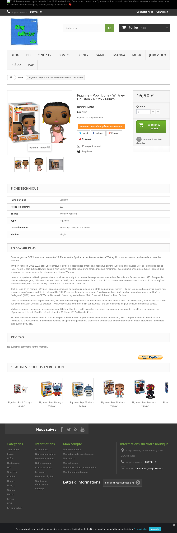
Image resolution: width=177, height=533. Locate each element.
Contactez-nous (145, 12)
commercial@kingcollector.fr (149, 468)
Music (137, 55)
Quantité (140, 106)
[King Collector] (32, 32)
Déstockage (13, 463)
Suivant (169, 390)
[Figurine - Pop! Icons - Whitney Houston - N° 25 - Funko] (21, 164)
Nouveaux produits (45, 454)
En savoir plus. (141, 529)
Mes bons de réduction (75, 472)
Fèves (10, 454)
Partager (98, 133)
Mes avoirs (69, 458)
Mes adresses (70, 463)
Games (101, 55)
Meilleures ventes (44, 458)
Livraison (40, 472)
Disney (82, 55)
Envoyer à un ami (91, 146)
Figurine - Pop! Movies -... (83, 402)
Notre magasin (43, 463)
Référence (82, 107)
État (79, 112)
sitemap (39, 488)
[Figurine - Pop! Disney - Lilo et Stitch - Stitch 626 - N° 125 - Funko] (52, 389)
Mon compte (72, 444)
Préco (16, 65)
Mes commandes (72, 449)
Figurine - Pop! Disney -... (21, 402)
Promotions (41, 449)
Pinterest (86, 139)
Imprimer (87, 151)
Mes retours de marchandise (78, 454)
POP (31, 65)
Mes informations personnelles (79, 467)
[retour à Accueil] (11, 77)
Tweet (84, 133)
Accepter (155, 529)
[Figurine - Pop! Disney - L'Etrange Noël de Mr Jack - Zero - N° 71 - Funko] (21, 389)
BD (28, 55)
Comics (64, 55)
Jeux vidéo (157, 55)
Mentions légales (44, 476)
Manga (119, 55)
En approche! (14, 508)
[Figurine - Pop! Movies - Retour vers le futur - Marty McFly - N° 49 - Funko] (114, 389)
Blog (15, 55)
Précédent (8, 390)
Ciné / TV (44, 55)
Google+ (115, 133)
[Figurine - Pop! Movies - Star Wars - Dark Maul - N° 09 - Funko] (145, 389)
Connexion (162, 12)
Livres (10, 499)
